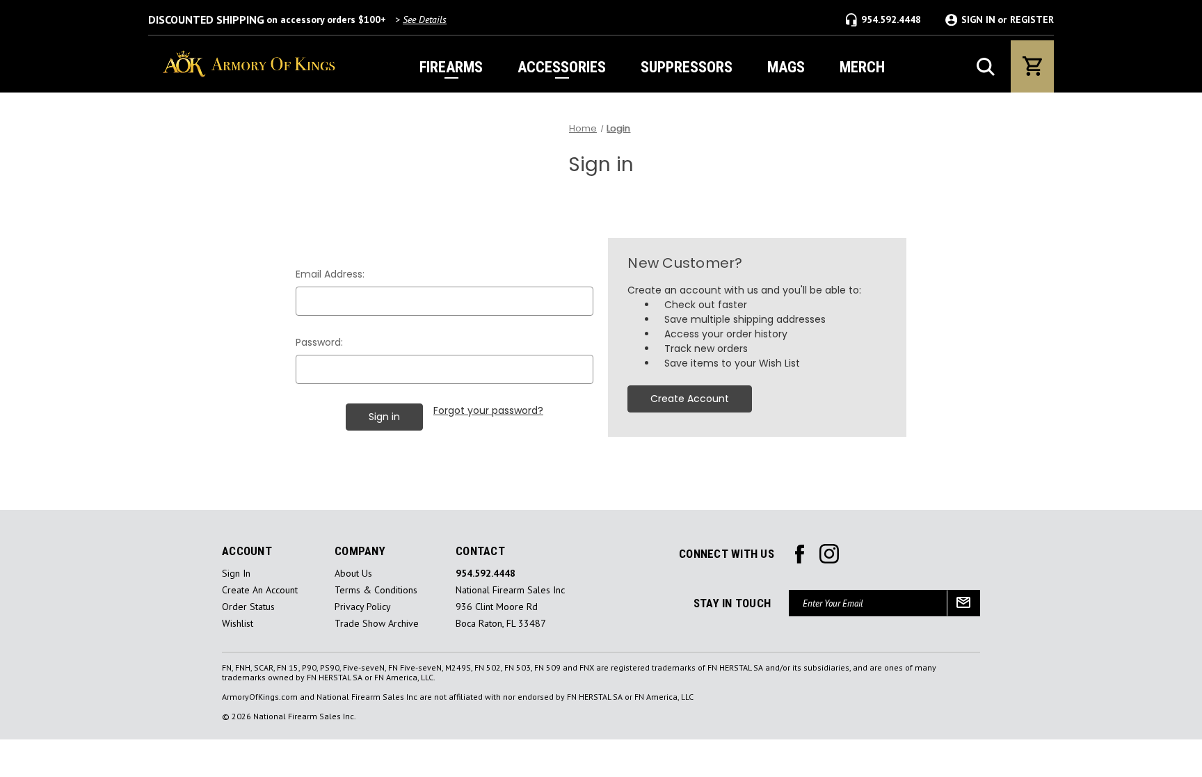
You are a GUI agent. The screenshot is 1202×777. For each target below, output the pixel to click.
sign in (236, 573)
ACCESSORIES (562, 67)
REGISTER (1032, 20)
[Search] (986, 67)
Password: (319, 342)
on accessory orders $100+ (297, 19)
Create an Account (260, 590)
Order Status (248, 607)
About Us (353, 573)
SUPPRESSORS (686, 67)
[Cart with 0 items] (1032, 66)
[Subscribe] (963, 603)
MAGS (786, 67)
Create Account (689, 399)
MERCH (862, 67)
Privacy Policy (363, 607)
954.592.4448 (891, 19)
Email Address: (330, 274)
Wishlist (237, 624)
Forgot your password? (488, 410)
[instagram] (799, 554)
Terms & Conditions (376, 590)
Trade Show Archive (377, 624)
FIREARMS (451, 67)
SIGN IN (978, 20)
